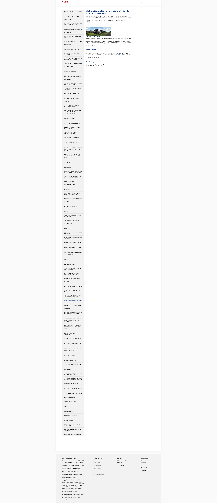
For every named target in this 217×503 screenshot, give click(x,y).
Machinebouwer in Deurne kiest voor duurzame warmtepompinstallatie (72, 194)
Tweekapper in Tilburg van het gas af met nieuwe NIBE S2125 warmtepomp (73, 59)
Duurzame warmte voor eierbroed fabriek (71, 258)
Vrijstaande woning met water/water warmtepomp (72, 430)
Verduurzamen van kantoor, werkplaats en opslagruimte (72, 355)
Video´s (94, 471)
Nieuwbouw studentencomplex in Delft (72, 434)
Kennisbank (79, 1)
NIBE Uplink (95, 470)
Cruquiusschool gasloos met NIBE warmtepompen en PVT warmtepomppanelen (72, 222)
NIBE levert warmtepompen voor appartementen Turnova (73, 344)
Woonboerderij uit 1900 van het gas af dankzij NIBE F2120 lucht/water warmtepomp (72, 333)
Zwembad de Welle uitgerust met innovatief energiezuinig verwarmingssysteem (73, 379)
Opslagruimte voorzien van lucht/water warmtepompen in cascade (73, 374)
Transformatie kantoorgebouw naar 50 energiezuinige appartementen (73, 389)
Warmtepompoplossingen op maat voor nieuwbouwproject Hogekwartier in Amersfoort (73, 100)
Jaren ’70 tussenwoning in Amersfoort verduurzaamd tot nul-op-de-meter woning (72, 327)
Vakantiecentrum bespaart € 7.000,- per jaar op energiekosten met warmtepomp (73, 339)
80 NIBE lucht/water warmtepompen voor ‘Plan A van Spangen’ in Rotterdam (73, 286)
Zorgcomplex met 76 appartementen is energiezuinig (72, 138)
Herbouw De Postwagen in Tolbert (71, 415)
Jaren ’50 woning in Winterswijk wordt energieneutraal (72, 211)
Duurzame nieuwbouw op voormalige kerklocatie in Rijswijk (72, 117)
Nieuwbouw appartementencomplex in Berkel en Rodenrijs (72, 411)
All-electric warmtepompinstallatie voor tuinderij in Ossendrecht (72, 296)
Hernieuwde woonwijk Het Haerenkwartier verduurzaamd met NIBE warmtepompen (73, 78)
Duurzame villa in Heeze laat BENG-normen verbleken (73, 37)
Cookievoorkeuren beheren (98, 474)
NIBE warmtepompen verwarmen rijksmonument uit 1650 (73, 233)
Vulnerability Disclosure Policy (99, 476)
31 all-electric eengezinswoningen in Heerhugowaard (72, 167)
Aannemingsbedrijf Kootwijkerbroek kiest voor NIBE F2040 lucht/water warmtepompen (72, 320)
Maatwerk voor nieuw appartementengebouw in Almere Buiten (73, 253)
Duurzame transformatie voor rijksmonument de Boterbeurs (73, 248)
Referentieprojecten (97, 465)
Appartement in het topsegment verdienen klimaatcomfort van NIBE (72, 143)
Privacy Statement (97, 468)
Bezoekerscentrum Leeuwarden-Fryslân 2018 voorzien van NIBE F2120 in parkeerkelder (73, 307)
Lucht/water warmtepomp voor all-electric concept (72, 425)
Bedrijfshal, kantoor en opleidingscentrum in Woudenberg (73, 420)
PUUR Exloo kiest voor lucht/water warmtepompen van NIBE (72, 264)
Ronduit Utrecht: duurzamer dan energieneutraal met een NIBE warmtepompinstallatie (72, 112)
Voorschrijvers (104, 1)
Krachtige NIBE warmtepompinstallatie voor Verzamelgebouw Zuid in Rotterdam (73, 280)
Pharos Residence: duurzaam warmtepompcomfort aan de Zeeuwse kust (72, 49)
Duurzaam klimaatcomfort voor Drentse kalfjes (71, 94)
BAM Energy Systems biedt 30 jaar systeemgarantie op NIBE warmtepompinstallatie (72, 183)
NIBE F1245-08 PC (103, 53)
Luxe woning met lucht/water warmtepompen (70, 369)
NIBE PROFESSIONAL (151, 1)
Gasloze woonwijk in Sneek (70, 401)
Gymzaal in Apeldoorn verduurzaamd (72, 364)
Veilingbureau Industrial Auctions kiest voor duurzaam (73, 238)
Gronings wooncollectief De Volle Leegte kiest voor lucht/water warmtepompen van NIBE (73, 18)
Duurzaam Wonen (96, 462)
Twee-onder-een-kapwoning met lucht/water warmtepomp (71, 384)
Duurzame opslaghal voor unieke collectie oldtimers (72, 161)
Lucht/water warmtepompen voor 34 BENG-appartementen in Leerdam (72, 177)
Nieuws (94, 473)
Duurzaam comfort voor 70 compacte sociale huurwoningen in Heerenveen (72, 123)
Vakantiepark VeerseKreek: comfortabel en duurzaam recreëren (73, 84)
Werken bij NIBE (113, 1)
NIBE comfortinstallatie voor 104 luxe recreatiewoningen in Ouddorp (72, 243)
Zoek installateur (89, 1)
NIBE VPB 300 (107, 55)
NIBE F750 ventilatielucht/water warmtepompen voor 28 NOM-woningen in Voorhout (73, 314)
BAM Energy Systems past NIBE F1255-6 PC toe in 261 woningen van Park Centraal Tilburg (73, 156)
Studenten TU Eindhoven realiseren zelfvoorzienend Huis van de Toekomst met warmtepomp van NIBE (73, 65)
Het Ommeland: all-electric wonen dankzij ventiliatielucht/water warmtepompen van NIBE (73, 149)
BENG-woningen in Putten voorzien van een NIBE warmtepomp (72, 54)
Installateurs (143, 462)
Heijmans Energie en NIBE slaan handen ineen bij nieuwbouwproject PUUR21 (73, 12)
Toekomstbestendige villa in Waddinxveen (70, 189)
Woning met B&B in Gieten (69, 397)
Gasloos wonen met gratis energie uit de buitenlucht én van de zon (73, 133)
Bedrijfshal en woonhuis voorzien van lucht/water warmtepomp (72, 349)
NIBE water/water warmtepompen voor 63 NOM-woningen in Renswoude (73, 274)
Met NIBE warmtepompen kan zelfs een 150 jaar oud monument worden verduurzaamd (73, 43)
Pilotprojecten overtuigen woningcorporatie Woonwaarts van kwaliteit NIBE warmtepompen (73, 31)
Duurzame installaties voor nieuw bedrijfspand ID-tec (72, 228)
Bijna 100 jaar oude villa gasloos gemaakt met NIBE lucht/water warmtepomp (72, 71)
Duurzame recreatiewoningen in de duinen (72, 291)
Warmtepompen (96, 460)
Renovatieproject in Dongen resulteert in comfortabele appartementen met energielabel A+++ (73, 25)
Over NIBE (97, 1)
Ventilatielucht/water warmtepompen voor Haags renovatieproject (72, 206)
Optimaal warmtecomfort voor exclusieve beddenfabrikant (73, 269)
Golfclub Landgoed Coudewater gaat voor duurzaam (72, 89)
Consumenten (144, 460)
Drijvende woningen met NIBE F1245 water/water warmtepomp (71, 360)
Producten (72, 1)
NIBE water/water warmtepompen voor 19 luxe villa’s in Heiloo (73, 301)
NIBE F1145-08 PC (119, 54)
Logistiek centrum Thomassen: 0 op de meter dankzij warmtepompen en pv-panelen (73, 172)
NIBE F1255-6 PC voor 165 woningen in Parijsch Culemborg (73, 128)
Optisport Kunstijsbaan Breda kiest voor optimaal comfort (72, 106)
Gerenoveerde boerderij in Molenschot (73, 393)
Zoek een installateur (97, 463)
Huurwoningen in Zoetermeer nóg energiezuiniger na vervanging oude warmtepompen (73, 200)
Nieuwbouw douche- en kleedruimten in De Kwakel (73, 406)
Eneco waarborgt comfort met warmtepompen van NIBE (73, 216)
